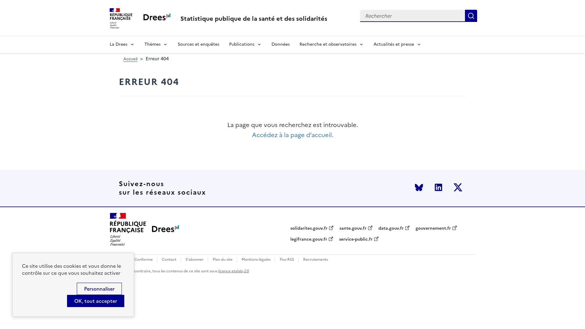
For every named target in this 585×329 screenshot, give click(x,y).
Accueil (130, 59)
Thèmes (152, 44)
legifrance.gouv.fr (308, 239)
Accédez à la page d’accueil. (292, 135)
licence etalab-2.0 (233, 271)
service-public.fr (356, 239)
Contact (169, 259)
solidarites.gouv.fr (309, 228)
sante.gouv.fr (353, 228)
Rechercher (471, 16)
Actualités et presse (394, 44)
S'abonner (195, 259)
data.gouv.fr (391, 228)
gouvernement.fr (433, 228)
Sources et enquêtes (198, 44)
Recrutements (315, 259)
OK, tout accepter (95, 301)
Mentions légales (256, 259)
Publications (241, 44)
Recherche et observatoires (328, 44)
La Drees (118, 44)
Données (280, 44)
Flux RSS (287, 259)
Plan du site (222, 259)
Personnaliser (99, 288)
